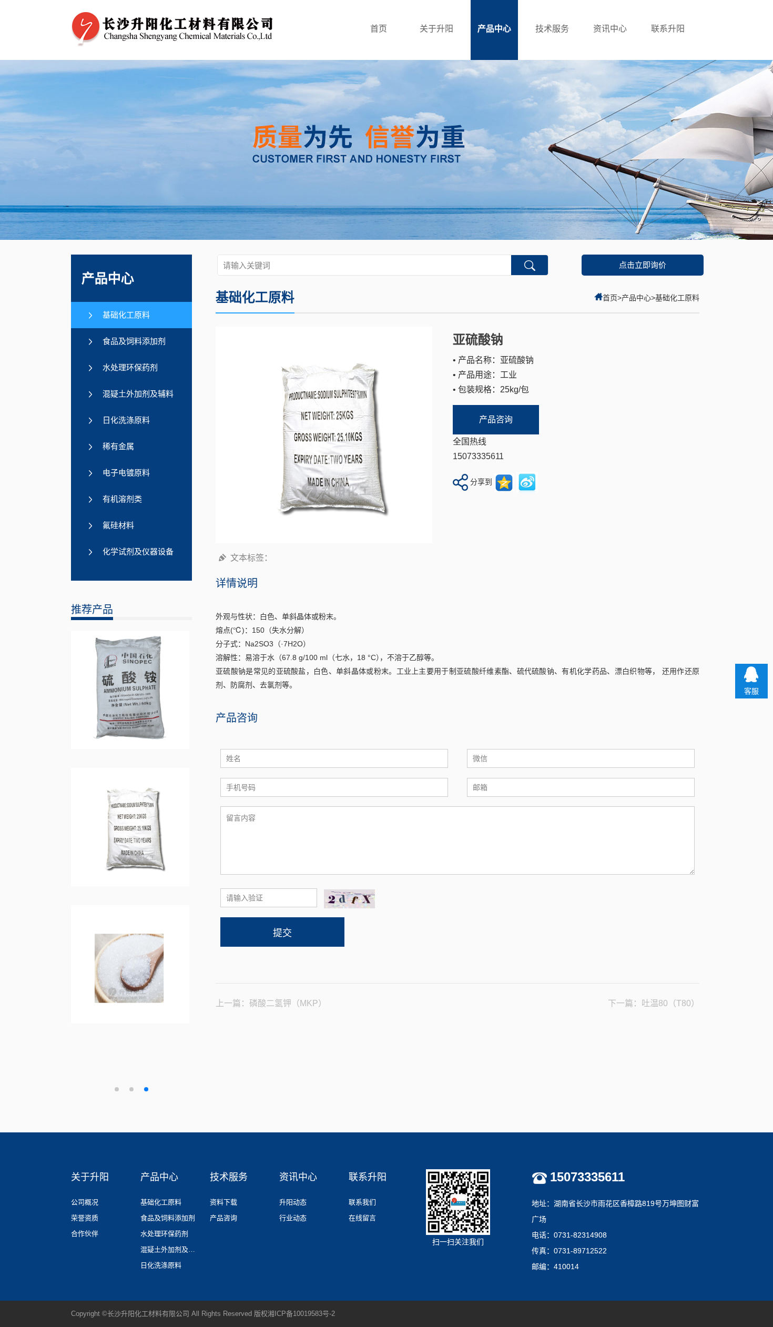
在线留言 (362, 1218)
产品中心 (494, 28)
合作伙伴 (84, 1234)
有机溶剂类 (122, 498)
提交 (282, 933)
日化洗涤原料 (126, 420)
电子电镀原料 (126, 472)
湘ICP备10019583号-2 (301, 1314)
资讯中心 (610, 28)
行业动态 (293, 1218)
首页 (378, 28)
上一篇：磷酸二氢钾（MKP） (271, 1003)
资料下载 (223, 1202)
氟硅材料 (118, 525)
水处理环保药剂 (130, 367)
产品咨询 (496, 419)
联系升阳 (668, 28)
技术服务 (552, 28)
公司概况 (84, 1202)
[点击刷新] (349, 898)
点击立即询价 (642, 264)
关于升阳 (436, 28)
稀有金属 (118, 446)
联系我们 (362, 1202)
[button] (117, 1089)
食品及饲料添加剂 (134, 341)
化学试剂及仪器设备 (138, 551)
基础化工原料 (126, 314)
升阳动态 (293, 1202)
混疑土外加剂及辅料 (138, 393)
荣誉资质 (84, 1218)
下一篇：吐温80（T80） (653, 1003)
